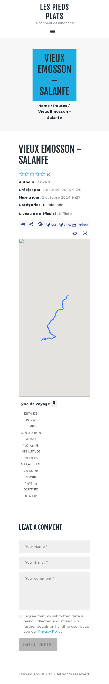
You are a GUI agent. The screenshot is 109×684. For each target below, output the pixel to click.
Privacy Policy (50, 631)
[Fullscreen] (85, 234)
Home (44, 106)
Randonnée (53, 204)
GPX (67, 225)
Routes (60, 106)
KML (54, 225)
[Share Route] (31, 225)
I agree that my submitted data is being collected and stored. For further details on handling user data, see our (56, 624)
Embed (82, 225)
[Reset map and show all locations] (75, 234)
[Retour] (22, 225)
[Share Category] (40, 225)
